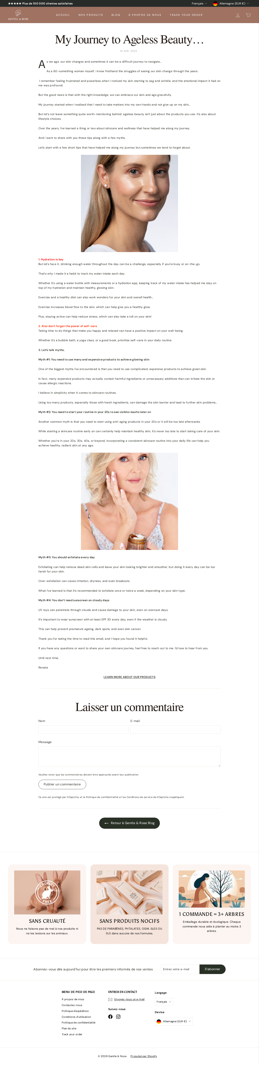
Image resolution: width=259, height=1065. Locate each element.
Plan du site (69, 1028)
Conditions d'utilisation (76, 1017)
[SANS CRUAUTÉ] (47, 892)
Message (45, 742)
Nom (41, 721)
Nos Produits (91, 15)
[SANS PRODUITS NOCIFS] (130, 892)
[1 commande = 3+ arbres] (212, 889)
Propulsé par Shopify (144, 1056)
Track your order (186, 15)
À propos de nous (145, 15)
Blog (115, 15)
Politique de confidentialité (102, 797)
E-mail (135, 721)
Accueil (63, 15)
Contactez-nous (72, 1005)
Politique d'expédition (75, 1011)
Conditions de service (140, 797)
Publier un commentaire (62, 784)
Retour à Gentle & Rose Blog (132, 823)
